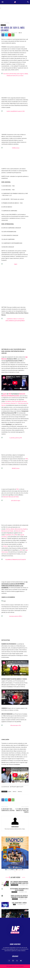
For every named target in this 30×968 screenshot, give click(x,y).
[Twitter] (6, 34)
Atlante (12, 529)
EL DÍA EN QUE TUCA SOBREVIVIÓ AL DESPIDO (8, 809)
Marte (16, 529)
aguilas (9, 791)
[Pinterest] (9, 34)
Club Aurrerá (21, 403)
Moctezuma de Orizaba (7, 531)
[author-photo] (15, 824)
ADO (21, 550)
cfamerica (20, 791)
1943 (26, 458)
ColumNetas (6, 23)
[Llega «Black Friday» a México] (5, 904)
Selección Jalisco (20, 531)
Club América (6, 403)
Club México (8, 401)
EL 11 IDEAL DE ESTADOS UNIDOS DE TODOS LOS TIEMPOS (22, 810)
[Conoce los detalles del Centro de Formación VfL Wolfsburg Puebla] (2, 895)
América (8, 529)
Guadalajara (8, 534)
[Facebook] (2, 34)
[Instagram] (13, 960)
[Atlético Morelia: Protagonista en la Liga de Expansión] (2, 888)
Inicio (2, 23)
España (25, 529)
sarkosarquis (6, 32)
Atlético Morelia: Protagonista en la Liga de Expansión (19, 889)
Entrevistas (14, 898)
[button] (2, 2)
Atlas (16, 534)
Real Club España (16, 401)
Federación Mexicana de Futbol (11, 496)
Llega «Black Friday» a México (19, 903)
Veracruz (5, 546)
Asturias (20, 529)
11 (6, 538)
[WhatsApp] (13, 34)
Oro (13, 534)
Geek (14, 904)
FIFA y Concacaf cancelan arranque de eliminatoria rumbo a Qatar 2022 (19, 882)
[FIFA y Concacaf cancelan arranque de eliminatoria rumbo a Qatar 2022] (5, 883)
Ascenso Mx (14, 891)
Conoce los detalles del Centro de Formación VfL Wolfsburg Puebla (19, 896)
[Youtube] (20, 960)
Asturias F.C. (14, 403)
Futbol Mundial (14, 884)
